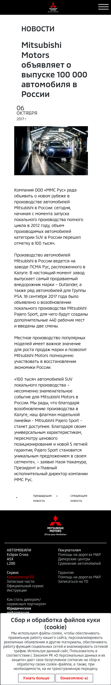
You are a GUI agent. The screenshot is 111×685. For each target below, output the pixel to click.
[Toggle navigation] (103, 6)
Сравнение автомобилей (79, 563)
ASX (10, 559)
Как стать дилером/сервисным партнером (26, 601)
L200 (11, 563)
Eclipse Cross (17, 554)
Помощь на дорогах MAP (79, 554)
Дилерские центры (74, 559)
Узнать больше (36, 678)
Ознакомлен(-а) (74, 678)
